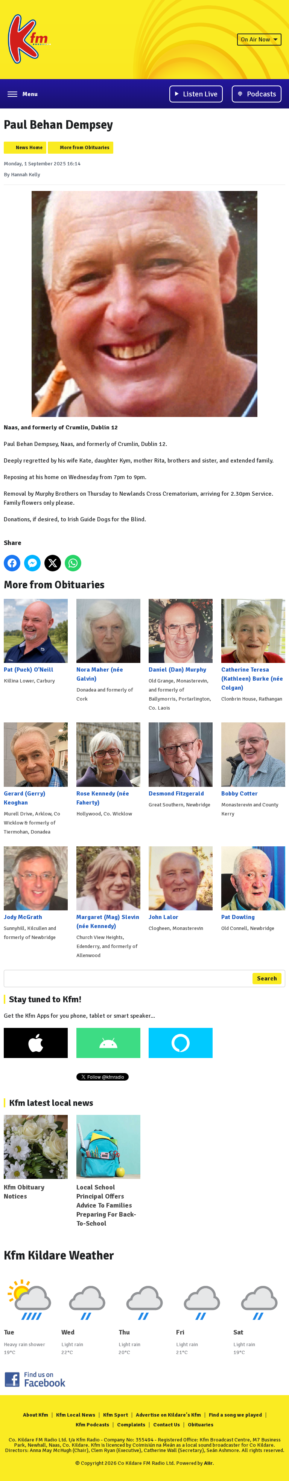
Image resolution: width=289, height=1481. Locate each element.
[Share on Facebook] (12, 563)
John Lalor (163, 917)
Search (267, 978)
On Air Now (255, 39)
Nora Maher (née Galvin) (99, 674)
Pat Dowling (238, 917)
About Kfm (35, 1415)
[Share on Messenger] (32, 563)
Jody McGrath (23, 917)
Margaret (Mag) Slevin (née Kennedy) (107, 921)
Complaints (131, 1424)
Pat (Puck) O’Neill (28, 669)
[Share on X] (52, 563)
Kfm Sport (115, 1415)
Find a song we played (235, 1415)
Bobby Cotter (239, 793)
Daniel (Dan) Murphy (177, 669)
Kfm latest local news (51, 1102)
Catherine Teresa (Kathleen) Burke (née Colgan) (252, 679)
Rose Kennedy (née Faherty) (102, 798)
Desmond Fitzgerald (176, 793)
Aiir (208, 1463)
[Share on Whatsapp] (73, 563)
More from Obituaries (85, 148)
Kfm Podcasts (92, 1424)
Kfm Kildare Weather (59, 1255)
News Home (29, 148)
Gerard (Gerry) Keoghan (25, 798)
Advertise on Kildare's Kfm (168, 1415)
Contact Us (166, 1424)
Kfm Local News (75, 1415)
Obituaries (200, 1424)
